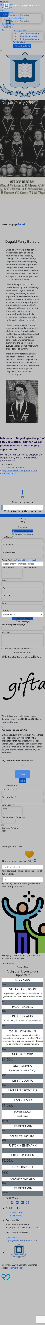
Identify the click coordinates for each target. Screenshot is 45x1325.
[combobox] (23, 614)
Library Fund (7, 27)
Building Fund (8, 24)
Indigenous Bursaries (19, 21)
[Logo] (22, 5)
